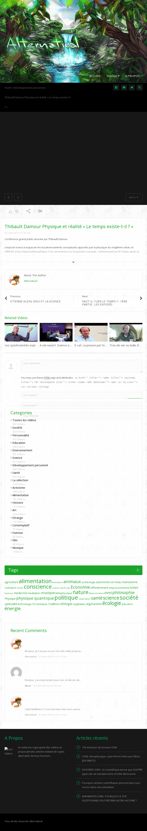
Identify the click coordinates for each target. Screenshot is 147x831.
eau (68, 588)
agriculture (11, 582)
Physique (10, 598)
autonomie (103, 582)
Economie (80, 587)
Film (15, 540)
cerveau (115, 582)
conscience (38, 586)
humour (9, 593)
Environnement (22, 450)
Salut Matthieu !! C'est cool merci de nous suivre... (53, 709)
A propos (132, 76)
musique (48, 593)
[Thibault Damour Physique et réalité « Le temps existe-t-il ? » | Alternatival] (43, 43)
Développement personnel (30, 465)
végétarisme (94, 604)
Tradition (53, 604)
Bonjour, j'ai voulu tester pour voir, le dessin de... (53, 680)
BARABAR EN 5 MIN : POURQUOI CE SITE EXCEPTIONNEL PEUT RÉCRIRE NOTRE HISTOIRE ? (109, 798)
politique (66, 597)
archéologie (89, 582)
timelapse (41, 604)
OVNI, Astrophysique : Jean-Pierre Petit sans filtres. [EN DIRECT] (111, 758)
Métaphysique (63, 593)
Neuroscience (96, 593)
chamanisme (130, 582)
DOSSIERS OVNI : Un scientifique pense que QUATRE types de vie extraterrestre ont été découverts (112, 772)
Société (17, 427)
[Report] (40, 211)
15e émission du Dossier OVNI (99, 747)
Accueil (95, 76)
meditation (34, 593)
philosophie (123, 592)
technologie (25, 604)
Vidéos (112, 76)
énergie (13, 608)
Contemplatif (20, 525)
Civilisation (10, 587)
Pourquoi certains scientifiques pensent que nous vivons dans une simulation (111, 785)
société (129, 597)
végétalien (79, 604)
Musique (18, 548)
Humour (17, 533)
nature (80, 592)
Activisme (18, 487)
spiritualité (11, 604)
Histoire (17, 502)
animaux (72, 581)
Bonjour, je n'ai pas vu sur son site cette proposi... (53, 651)
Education (18, 443)
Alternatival (30, 281)
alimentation (35, 581)
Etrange (17, 518)
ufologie (66, 604)
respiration (84, 598)
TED (34, 604)
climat (20, 588)
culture (56, 588)
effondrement (99, 587)
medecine (20, 593)
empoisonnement (119, 587)
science (111, 597)
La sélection (20, 480)
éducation (127, 604)
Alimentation (20, 495)
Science (17, 458)
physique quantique (35, 598)
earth (63, 588)
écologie (111, 603)
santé (96, 598)
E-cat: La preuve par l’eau (91, 345)
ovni (108, 592)
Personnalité (20, 435)
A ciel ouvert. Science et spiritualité (62, 345)
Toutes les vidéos (24, 420)
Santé (16, 473)
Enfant (134, 587)
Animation (57, 582)
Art (14, 510)
